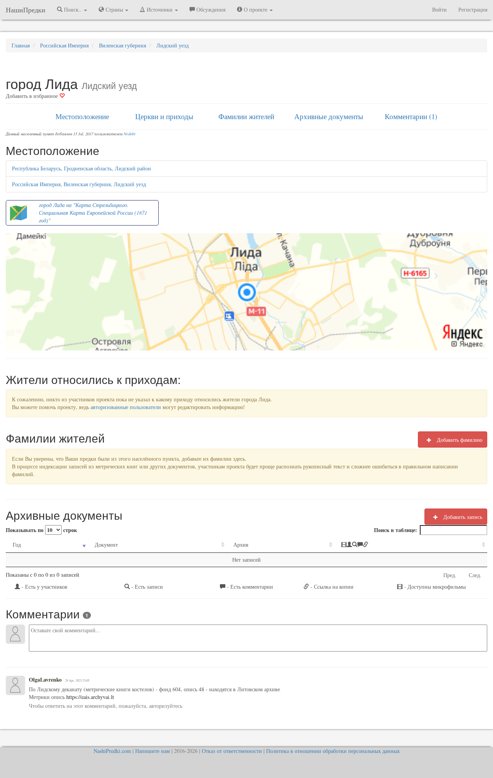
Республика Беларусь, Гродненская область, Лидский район (81, 168)
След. (475, 575)
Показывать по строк (41, 530)
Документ (106, 544)
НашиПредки (25, 9)
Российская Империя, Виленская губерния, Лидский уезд (79, 184)
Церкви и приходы (164, 116)
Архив (240, 544)
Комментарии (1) (411, 116)
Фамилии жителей (246, 116)
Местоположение (82, 116)
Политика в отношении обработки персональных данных (333, 750)
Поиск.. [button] (72, 9)
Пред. (449, 575)
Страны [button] (114, 9)
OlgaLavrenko (45, 680)
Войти (439, 9)
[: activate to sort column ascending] (410, 545)
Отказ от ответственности (232, 750)
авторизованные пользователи (126, 407)
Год (17, 544)
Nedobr (130, 133)
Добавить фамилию (458, 439)
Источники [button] (159, 9)
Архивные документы (328, 116)
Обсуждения (210, 9)
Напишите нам (152, 750)
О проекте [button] (255, 9)
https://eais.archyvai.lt (89, 697)
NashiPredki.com (112, 750)
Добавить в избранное (32, 95)
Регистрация (472, 9)
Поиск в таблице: (395, 530)
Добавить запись (462, 516)
